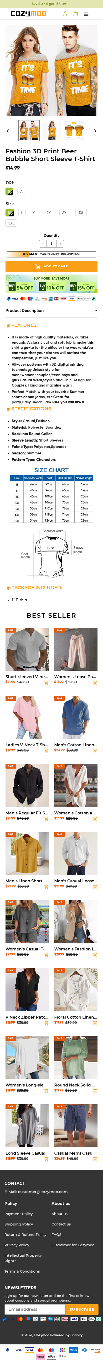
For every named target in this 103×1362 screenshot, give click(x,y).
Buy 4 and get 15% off (49, 4)
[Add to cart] (46, 684)
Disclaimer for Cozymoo (73, 1245)
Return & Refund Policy (25, 1234)
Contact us (61, 1224)
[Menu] (86, 14)
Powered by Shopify (66, 1335)
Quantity (52, 236)
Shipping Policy (18, 1224)
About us (60, 1214)
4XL (81, 213)
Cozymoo (41, 1335)
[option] (29, 130)
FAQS (57, 1234)
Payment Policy (18, 1214)
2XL (49, 213)
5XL (11, 223)
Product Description (25, 310)
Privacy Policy (16, 1245)
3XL (65, 213)
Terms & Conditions (22, 1271)
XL (34, 213)
